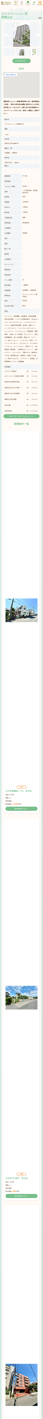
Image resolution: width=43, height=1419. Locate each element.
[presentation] (5, 34)
